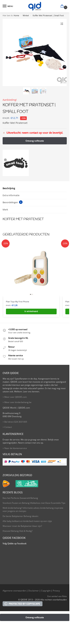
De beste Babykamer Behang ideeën (20, 516)
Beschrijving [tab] (9, 188)
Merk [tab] (5, 209)
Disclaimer (33, 590)
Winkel (26, 15)
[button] (63, 6)
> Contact (7, 427)
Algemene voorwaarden (14, 590)
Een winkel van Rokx (57, 596)
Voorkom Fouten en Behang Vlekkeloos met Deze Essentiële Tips (34, 502)
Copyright (46, 590)
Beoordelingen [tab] (12, 202)
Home (16, 15)
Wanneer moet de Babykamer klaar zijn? (22, 526)
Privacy (56, 590)
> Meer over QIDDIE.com (15, 396)
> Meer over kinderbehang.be (17, 402)
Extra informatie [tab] (11, 195)
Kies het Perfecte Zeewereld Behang (20, 498)
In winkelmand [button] (31, 311)
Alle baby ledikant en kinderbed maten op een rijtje (27, 521)
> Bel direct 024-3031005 (15, 421)
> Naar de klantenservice (15, 448)
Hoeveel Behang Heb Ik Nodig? (18, 530)
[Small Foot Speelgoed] (16, 163)
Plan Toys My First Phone (17, 301)
